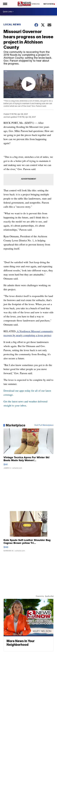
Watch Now (48, 4)
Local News (12, 24)
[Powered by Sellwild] (49, 596)
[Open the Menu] (5, 4)
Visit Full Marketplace (43, 425)
